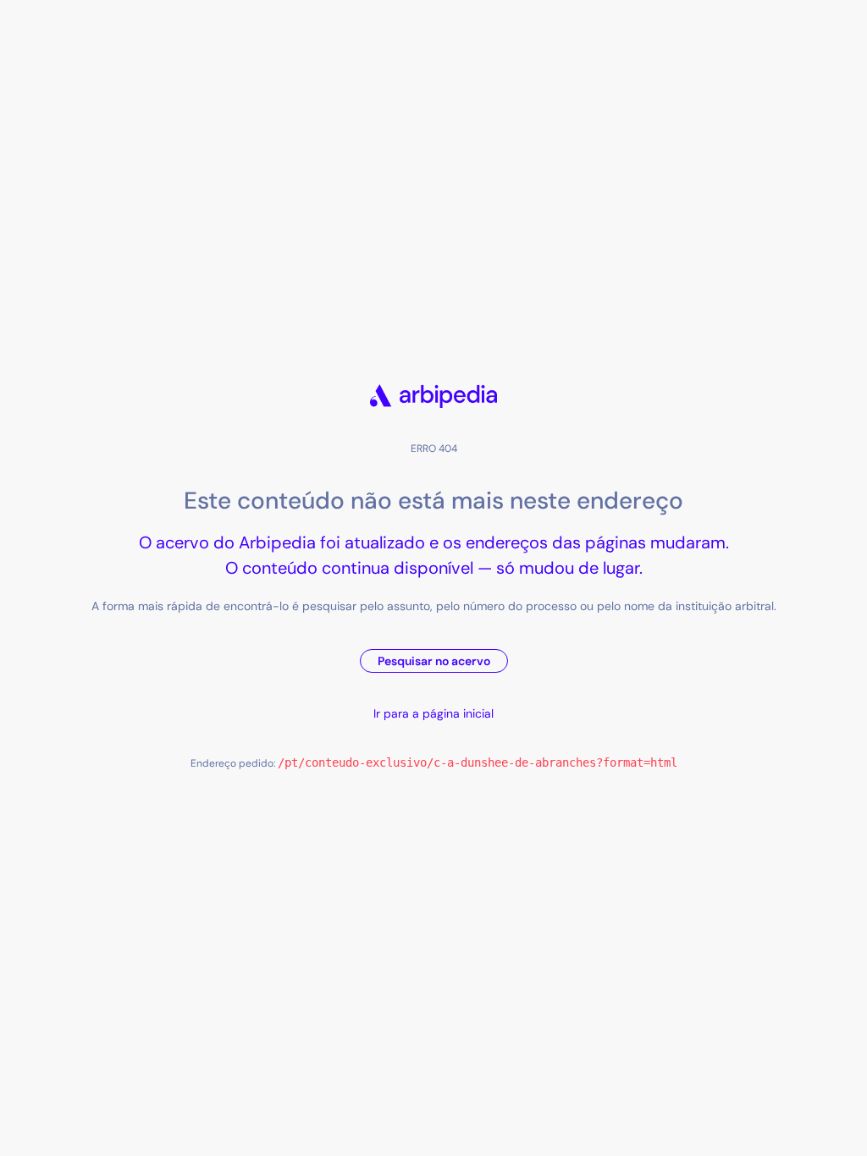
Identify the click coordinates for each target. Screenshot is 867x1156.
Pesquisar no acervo (434, 661)
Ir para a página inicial (433, 713)
